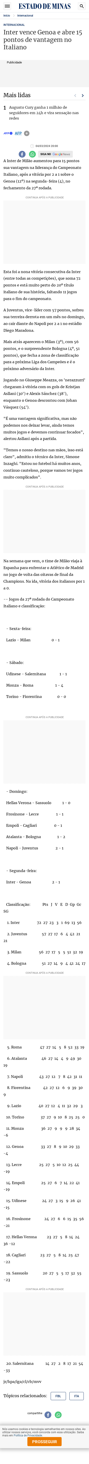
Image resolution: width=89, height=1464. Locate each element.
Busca (82, 6)
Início (6, 15)
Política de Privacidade (28, 1435)
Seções (7, 6)
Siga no (45, 154)
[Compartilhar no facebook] (22, 154)
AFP (18, 133)
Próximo (83, 95)
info (26, 133)
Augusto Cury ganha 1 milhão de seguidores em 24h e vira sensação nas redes (44, 112)
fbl (58, 1396)
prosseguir (44, 1441)
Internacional (25, 15)
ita (76, 1396)
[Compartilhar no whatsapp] (32, 154)
